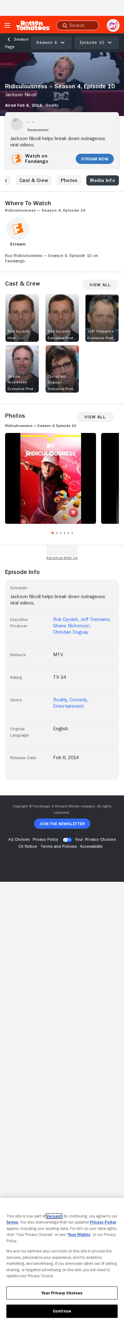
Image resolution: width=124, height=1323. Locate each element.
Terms (12, 1222)
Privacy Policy (103, 1222)
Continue (62, 1311)
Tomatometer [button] (38, 130)
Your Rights (79, 1234)
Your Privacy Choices (95, 839)
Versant (54, 1216)
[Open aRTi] (113, 25)
